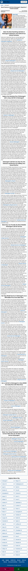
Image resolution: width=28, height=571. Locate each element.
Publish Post (13, 560)
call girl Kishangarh (14, 141)
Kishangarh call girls (10, 181)
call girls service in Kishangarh (18, 245)
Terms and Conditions (12, 562)
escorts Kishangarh (16, 406)
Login (3, 560)
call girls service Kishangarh (17, 70)
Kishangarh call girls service (10, 204)
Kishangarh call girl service (9, 414)
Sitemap (18, 560)
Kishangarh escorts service (9, 454)
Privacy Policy (21, 562)
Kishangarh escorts (16, 438)
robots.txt (24, 560)
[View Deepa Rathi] (6, 21)
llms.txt (5, 562)
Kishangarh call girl (10, 193)
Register (7, 560)
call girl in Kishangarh (8, 115)
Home (2, 5)
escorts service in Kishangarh (19, 456)
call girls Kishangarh (10, 60)
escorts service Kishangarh (13, 336)
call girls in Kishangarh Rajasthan (11, 40)
